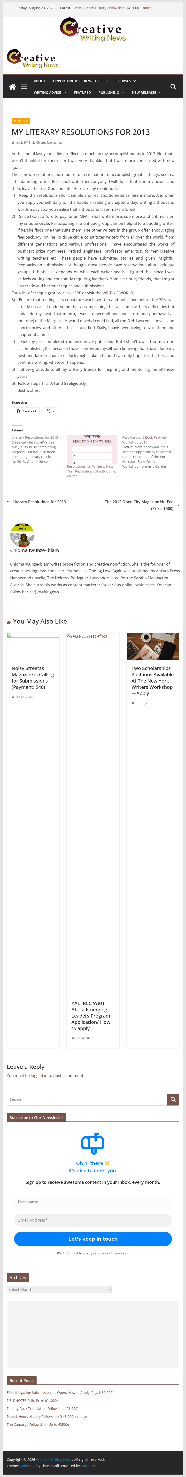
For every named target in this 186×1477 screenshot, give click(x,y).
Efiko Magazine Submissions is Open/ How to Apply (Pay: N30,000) (60, 1392)
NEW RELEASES (144, 92)
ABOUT (39, 81)
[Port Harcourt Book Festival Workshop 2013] (150, 452)
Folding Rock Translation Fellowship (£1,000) (42, 1408)
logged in (39, 1075)
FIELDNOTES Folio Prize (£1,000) (32, 1400)
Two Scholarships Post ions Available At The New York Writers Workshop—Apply (153, 681)
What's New (21, 121)
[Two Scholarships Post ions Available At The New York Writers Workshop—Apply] (153, 636)
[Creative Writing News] (93, 20)
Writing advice (47, 92)
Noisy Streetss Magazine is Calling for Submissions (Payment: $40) (33, 677)
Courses (123, 81)
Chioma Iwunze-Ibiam (50, 142)
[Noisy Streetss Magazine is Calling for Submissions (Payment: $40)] (33, 636)
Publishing (109, 92)
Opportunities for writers (77, 81)
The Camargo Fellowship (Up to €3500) (38, 1424)
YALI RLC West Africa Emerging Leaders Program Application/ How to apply (90, 1016)
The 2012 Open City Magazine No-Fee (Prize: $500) (139, 505)
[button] (105, 81)
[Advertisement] (93, 1334)
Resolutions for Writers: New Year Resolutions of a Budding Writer (91, 471)
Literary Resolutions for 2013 (39, 501)
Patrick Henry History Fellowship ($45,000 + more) (112, 8)
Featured (82, 92)
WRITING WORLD (117, 293)
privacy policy (100, 1253)
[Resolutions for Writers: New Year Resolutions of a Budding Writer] (92, 449)
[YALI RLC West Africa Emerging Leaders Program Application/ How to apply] (93, 636)
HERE (76, 293)
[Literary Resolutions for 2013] (39, 449)
